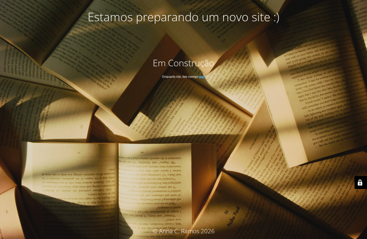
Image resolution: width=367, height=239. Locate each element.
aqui (202, 76)
